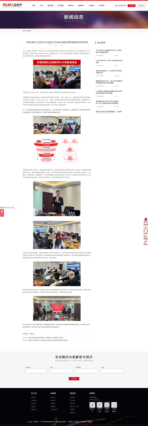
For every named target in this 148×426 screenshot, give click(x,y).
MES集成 (3, 425)
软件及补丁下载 (74, 406)
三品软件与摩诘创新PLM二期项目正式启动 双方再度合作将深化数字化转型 (47, 340)
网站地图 (83, 421)
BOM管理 (73, 425)
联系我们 (53, 406)
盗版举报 (72, 412)
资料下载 (72, 403)
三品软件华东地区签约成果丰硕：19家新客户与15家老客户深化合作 (45, 337)
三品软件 (12, 5)
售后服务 (72, 397)
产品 (41, 5)
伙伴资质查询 (54, 409)
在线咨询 (53, 397)
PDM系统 (78, 425)
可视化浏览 (109, 425)
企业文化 (33, 397)
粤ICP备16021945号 (61, 421)
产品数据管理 (84, 425)
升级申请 (72, 400)
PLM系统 (67, 425)
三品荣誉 (33, 403)
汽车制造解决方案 (117, 425)
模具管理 (47, 425)
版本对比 (19, 425)
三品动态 (91, 5)
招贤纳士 (33, 406)
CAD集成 (13, 425)
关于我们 (101, 5)
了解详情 (141, 5)
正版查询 (72, 409)
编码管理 (42, 425)
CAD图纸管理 (35, 425)
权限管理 (8, 425)
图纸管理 (62, 425)
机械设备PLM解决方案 (128, 425)
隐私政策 (77, 421)
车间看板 (57, 425)
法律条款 (70, 421)
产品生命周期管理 (93, 425)
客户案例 (60, 5)
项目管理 (52, 425)
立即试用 (131, 5)
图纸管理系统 (102, 425)
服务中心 (71, 5)
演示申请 (53, 400)
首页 (33, 5)
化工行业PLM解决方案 (141, 425)
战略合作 (81, 5)
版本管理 (29, 425)
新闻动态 (28, 30)
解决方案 (50, 5)
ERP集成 (24, 425)
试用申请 (53, 403)
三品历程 (33, 400)
